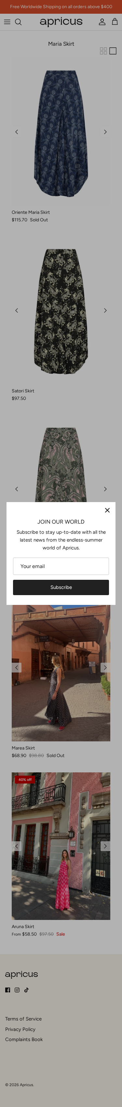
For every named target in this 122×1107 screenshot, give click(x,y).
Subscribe (61, 587)
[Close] (107, 510)
